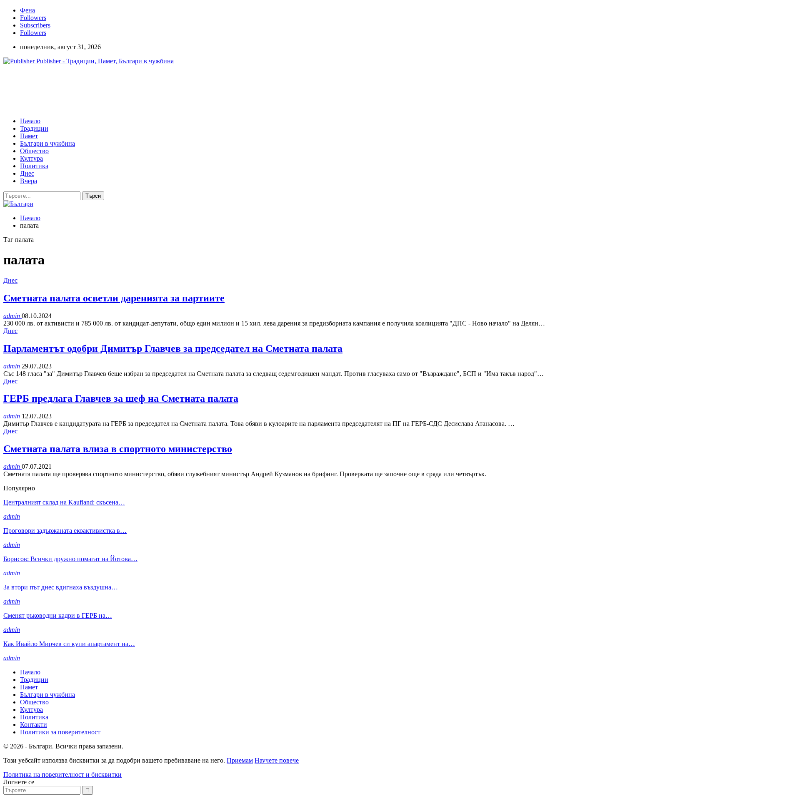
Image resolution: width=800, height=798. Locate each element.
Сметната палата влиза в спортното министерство (117, 448)
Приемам (240, 760)
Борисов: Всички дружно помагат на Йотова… (70, 558)
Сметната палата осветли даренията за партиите (114, 298)
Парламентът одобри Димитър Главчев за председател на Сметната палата (172, 348)
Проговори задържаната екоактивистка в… (65, 530)
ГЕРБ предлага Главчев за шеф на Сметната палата (120, 398)
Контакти (33, 724)
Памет (29, 135)
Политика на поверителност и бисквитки (62, 774)
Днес (27, 173)
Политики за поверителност (60, 732)
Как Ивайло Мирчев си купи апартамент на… (69, 643)
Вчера (28, 180)
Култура (31, 158)
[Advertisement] (155, 90)
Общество (34, 150)
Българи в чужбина (47, 143)
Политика (34, 165)
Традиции (34, 128)
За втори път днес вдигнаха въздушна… (60, 587)
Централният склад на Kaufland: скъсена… (64, 502)
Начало (30, 120)
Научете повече (277, 760)
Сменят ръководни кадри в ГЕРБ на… (57, 615)
